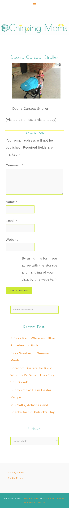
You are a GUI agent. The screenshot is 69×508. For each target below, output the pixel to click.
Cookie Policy (15, 478)
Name (11, 202)
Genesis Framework (53, 499)
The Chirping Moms (34, 27)
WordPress (30, 502)
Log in (41, 502)
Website (12, 239)
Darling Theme (31, 499)
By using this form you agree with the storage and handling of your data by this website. (39, 269)
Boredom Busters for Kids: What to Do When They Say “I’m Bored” (32, 375)
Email (11, 221)
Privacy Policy (16, 472)
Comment (14, 165)
